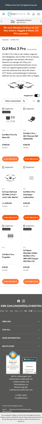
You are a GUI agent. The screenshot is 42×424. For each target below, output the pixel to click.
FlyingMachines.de (17, 406)
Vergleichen (28, 96)
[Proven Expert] (29, 366)
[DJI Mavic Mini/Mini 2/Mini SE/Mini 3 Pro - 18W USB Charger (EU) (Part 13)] (31, 236)
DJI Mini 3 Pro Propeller (8, 255)
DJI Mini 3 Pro (15, 39)
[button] (38, 13)
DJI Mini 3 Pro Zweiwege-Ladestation (29, 194)
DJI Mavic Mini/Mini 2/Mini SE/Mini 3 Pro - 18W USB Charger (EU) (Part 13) (30, 255)
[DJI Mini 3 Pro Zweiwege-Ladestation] (31, 177)
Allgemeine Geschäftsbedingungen (20, 409)
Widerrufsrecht (7, 411)
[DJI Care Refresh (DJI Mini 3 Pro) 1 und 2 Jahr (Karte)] (10, 177)
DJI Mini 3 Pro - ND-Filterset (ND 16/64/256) (30, 136)
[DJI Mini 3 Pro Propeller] (10, 236)
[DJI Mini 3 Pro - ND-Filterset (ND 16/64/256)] (31, 119)
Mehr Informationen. (31, 419)
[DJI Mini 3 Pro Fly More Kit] (10, 119)
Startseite (5, 39)
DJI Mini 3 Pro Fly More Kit (9, 136)
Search (4, 409)
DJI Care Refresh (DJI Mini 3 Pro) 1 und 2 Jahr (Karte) (10, 194)
